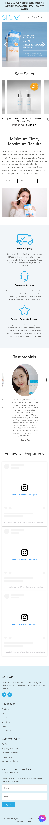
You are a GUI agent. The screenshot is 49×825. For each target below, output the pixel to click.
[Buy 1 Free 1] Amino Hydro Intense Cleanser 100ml (24, 119)
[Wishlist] (37, 17)
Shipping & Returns (10, 748)
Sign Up (8, 804)
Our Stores (6, 730)
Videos (4, 718)
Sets (3, 713)
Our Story (9, 181)
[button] (5, 44)
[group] (24, 44)
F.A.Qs (4, 744)
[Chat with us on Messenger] (42, 818)
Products (5, 709)
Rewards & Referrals (10, 753)
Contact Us (6, 726)
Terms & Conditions (10, 761)
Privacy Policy (7, 757)
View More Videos (27, 181)
